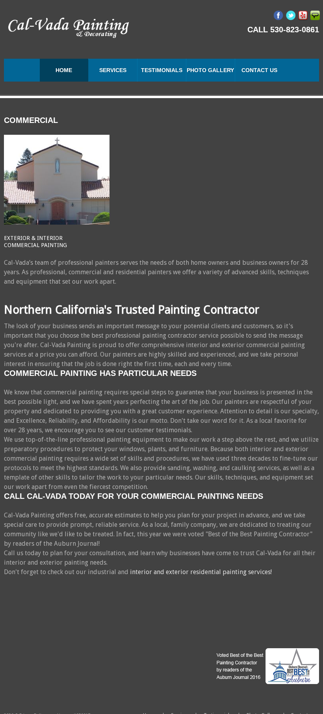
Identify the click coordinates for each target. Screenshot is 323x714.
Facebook (278, 15)
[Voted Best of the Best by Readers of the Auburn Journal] (267, 665)
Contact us (259, 70)
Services (112, 70)
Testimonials (161, 70)
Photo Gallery (210, 70)
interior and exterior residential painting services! (201, 572)
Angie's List (315, 15)
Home (64, 70)
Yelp (303, 15)
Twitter (290, 15)
